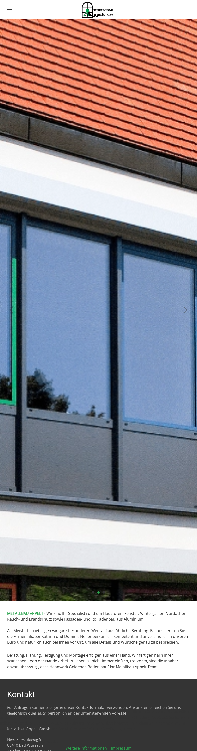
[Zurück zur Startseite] (98, 9)
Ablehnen (50, 740)
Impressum (121, 748)
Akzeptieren (17, 740)
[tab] (93, 592)
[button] (9, 9)
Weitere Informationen (86, 748)
